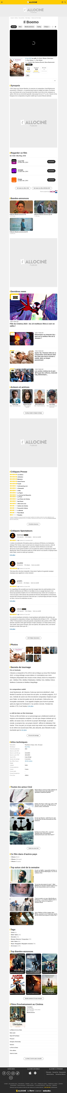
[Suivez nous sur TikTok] (18, 1073)
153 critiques (27, 583)
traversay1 (20, 535)
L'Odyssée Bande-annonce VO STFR (33, 993)
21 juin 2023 (28, 58)
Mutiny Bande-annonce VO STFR (33, 972)
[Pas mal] (13, 505)
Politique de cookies (42, 1083)
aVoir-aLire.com (21, 503)
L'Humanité (20, 488)
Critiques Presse (19, 471)
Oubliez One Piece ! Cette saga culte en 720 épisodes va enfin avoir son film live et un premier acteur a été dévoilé (46, 805)
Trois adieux (13, 1050)
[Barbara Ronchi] (27, 396)
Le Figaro (20, 493)
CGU (32, 1083)
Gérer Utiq (48, 1085)
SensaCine (55, 1072)
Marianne (20, 479)
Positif (19, 483)
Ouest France (21, 481)
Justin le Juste (13, 1053)
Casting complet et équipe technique (33, 413)
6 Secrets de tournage (33, 735)
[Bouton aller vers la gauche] (53, 27)
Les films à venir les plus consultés (33, 1058)
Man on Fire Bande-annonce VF (17, 972)
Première (19, 515)
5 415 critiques (28, 537)
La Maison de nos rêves (16, 1030)
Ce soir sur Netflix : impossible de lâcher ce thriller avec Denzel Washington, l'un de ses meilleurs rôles (46, 872)
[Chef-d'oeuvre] (13, 474)
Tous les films (21, 17)
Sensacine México (60, 1074)
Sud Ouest (20, 501)
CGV (35, 1083)
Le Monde (20, 510)
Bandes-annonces (20, 198)
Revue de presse (52, 518)
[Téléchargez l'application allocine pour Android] (36, 1072)
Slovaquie (40, 744)
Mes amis (44, 67)
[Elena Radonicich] (39, 396)
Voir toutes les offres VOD (23, 188)
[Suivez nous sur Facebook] (4, 1073)
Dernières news (18, 291)
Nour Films (27, 746)
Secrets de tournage (21, 667)
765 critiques (27, 565)
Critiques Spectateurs (21, 531)
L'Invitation (30, 1007)
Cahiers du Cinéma (22, 506)
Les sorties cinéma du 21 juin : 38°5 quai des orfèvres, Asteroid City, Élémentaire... (46, 372)
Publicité (27, 1083)
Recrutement (21, 1083)
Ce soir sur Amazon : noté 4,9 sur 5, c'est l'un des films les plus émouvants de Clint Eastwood (45, 819)
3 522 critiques (28, 611)
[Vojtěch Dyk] (15, 396)
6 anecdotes (28, 759)
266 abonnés (20, 565)
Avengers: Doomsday (15, 1041)
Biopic (45, 58)
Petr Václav (30, 60)
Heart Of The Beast (14, 1035)
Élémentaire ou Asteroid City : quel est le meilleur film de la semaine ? (45, 336)
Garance (12, 1044)
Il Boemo (15, 857)
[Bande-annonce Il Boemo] (17, 66)
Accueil (12, 17)
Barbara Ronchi (39, 62)
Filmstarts (48, 1072)
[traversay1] (12, 535)
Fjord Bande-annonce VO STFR (49, 972)
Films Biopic (27, 17)
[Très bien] (13, 486)
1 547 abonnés (20, 611)
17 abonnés (20, 583)
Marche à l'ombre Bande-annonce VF (17, 993)
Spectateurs (36, 67)
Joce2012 (20, 563)
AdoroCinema (50, 1074)
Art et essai (15, 945)
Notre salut (12, 1032)
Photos (14, 644)
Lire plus (12, 555)
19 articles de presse (33, 524)
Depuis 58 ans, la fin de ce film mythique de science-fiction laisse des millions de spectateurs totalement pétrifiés (46, 791)
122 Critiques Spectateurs (33, 638)
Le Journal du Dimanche (24, 495)
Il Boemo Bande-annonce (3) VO (19, 232)
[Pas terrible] (13, 515)
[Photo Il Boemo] (17, 654)
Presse (28, 67)
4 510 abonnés (20, 537)
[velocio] (12, 610)
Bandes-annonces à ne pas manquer (33, 998)
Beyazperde (62, 1072)
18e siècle (15, 937)
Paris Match (20, 512)
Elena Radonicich (49, 62)
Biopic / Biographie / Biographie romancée (23, 943)
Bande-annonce (31, 1012)
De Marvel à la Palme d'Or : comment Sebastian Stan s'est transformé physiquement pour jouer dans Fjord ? (44, 833)
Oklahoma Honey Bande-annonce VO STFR (49, 993)
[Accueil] (32, 2)
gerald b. (19, 581)
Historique (50, 58)
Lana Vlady (52, 404)
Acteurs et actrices (20, 387)
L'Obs (19, 490)
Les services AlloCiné (40, 1085)
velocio (19, 609)
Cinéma (16, 17)
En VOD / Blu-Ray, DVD (18, 156)
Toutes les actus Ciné (33, 848)
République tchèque (29, 744)
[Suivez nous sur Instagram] (13, 1073)
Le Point (19, 496)
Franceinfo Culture (22, 508)
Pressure (12, 1038)
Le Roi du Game (14, 1047)
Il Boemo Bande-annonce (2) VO (43, 214)
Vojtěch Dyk (31, 62)
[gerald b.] (12, 582)
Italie (36, 744)
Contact (6, 1083)
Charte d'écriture (30, 1085)
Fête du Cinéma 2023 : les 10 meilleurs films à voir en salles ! (32, 325)
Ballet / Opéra (16, 934)
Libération (20, 477)
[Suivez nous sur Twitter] (9, 1073)
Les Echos (20, 474)
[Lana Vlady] (52, 396)
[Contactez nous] (11, 1078)
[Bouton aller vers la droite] (55, 27)
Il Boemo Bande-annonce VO (18, 214)
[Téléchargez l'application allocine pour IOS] (31, 1072)
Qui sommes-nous (13, 1083)
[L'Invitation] (17, 1016)
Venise (14, 932)
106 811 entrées (28, 761)
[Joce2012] (12, 564)
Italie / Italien (15, 941)
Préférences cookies (52, 1083)
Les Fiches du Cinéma (23, 499)
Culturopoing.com (22, 486)
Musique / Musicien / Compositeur (21, 939)
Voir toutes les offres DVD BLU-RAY (42, 188)
